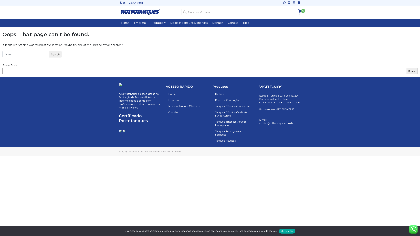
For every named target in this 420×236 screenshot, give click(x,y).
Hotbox (219, 94)
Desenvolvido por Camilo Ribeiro (163, 151)
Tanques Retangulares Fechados (228, 133)
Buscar (412, 71)
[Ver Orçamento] (299, 10)
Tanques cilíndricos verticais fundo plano (230, 123)
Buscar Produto (10, 65)
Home (125, 22)
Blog (246, 22)
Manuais (217, 22)
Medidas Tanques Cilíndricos (189, 22)
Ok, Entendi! (287, 231)
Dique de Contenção (227, 100)
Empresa (140, 22)
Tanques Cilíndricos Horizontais (232, 106)
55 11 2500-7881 (132, 2)
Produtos (157, 22)
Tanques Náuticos (225, 140)
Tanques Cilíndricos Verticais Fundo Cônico (231, 114)
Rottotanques (135, 151)
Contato (233, 22)
